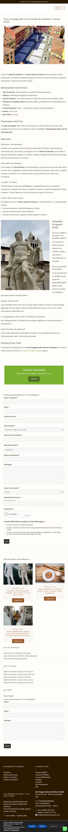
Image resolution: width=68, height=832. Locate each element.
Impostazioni (54, 826)
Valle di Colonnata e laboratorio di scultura (18, 672)
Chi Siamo (7, 772)
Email (6, 407)
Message (8, 720)
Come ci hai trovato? (12, 488)
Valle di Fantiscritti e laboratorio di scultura (18, 683)
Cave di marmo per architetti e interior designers (20, 656)
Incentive (38, 782)
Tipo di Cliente (9, 426)
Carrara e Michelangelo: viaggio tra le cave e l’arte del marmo (18, 593)
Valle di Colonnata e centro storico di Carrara (19, 674)
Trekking (38, 780)
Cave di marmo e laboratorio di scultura (17, 653)
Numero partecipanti (12, 455)
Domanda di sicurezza (12, 497)
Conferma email (10, 416)
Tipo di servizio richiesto (13, 435)
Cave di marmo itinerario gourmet (15, 659)
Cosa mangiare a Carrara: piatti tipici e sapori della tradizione (50, 591)
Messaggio (8, 464)
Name (6, 702)
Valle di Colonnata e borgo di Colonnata (17, 677)
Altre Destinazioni (41, 784)
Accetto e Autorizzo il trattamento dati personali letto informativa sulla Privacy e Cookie (34, 528)
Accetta (32, 826)
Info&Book (34, 379)
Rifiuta (42, 826)
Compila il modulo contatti (31, 351)
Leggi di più (18, 600)
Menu (60, 8)
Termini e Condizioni (10, 780)
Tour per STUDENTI (42, 775)
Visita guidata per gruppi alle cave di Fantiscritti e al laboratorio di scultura (18, 633)
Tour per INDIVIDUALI (43, 777)
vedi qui (15, 114)
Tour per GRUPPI (41, 772)
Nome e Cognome (11, 398)
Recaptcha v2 (9, 509)
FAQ (36, 787)
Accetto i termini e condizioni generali (20, 525)
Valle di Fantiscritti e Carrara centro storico (18, 680)
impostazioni (15, 830)
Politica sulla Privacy (10, 775)
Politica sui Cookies (10, 777)
